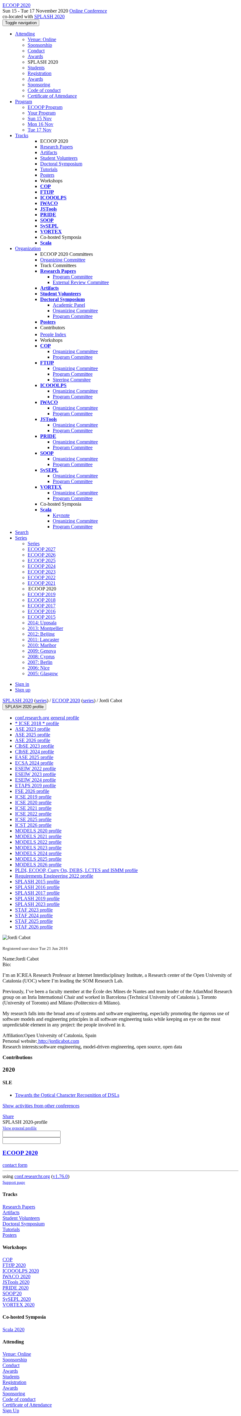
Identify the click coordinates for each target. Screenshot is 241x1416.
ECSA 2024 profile (34, 763)
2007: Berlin (40, 662)
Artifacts (48, 152)
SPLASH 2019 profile (37, 898)
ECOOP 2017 (42, 605)
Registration (39, 73)
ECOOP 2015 (42, 617)
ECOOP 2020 (66, 700)
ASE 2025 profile (32, 734)
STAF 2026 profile (34, 926)
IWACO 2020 (16, 1276)
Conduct (36, 50)
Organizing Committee (62, 259)
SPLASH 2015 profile (37, 881)
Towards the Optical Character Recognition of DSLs (67, 1095)
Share (8, 1116)
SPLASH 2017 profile (37, 893)
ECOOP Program (45, 107)
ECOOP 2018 (42, 600)
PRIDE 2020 (16, 1287)
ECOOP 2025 (42, 560)
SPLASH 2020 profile (24, 706)
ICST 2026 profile (33, 825)
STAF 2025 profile (34, 921)
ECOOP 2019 (42, 594)
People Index (53, 334)
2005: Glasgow (43, 673)
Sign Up (11, 1410)
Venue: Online (42, 39)
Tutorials (48, 169)
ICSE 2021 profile (33, 808)
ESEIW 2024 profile (35, 780)
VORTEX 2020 (19, 1304)
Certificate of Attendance (52, 96)
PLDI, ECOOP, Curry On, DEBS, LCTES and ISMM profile (76, 870)
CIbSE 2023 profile (34, 746)
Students (36, 67)
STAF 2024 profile (34, 915)
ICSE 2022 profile (33, 813)
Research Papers (56, 146)
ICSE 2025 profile (33, 819)
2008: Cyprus (41, 656)
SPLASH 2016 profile (37, 887)
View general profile (20, 1128)
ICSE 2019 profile (33, 797)
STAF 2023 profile (34, 910)
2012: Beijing (41, 634)
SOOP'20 (12, 1293)
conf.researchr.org (32, 1176)
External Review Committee (81, 282)
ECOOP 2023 (42, 571)
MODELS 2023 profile (38, 847)
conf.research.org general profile (47, 717)
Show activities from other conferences (41, 1105)
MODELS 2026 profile (38, 864)
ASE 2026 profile (32, 740)
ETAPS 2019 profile (35, 785)
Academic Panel (69, 305)
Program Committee (73, 276)
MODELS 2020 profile (38, 830)
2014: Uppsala (42, 622)
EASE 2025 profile (34, 757)
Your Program (42, 113)
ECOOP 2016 (42, 611)
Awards (35, 56)
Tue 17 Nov (39, 129)
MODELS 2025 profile (38, 859)
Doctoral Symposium (61, 163)
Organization (28, 248)
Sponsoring (39, 84)
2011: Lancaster (43, 639)
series (41, 700)
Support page (14, 1182)
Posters (47, 175)
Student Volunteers (59, 158)
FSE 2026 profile (32, 791)
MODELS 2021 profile (38, 836)
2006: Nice (39, 667)
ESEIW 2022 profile (35, 768)
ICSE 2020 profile (33, 802)
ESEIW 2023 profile (35, 774)
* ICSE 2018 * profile (37, 723)
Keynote (61, 515)
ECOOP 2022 (42, 577)
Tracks (21, 135)
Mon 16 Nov (40, 124)
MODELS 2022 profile (38, 842)
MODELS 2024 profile (38, 853)
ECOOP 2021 (42, 583)
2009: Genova (42, 651)
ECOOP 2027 (42, 549)
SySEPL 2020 (17, 1299)
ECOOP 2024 (42, 566)
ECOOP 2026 (42, 554)
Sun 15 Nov (40, 118)
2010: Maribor (42, 645)
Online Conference (88, 10)
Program (23, 101)
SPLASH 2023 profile (37, 904)
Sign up (22, 689)
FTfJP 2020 (14, 1265)
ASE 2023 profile (32, 729)
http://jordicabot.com (58, 1041)
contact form (15, 1165)
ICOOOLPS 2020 (21, 1270)
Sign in (22, 684)
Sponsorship (40, 45)
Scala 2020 (13, 1329)
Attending (25, 33)
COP (8, 1259)
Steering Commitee (72, 379)
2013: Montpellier (45, 628)
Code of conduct (44, 90)
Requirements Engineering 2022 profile (54, 876)
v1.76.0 (60, 1176)
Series (34, 543)
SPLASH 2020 (49, 16)
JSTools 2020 (16, 1282)
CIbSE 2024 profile (34, 751)
